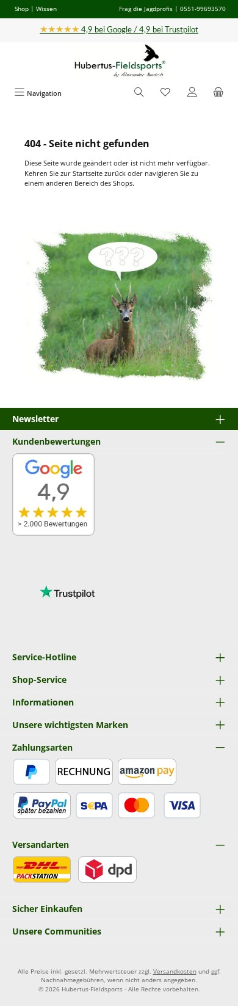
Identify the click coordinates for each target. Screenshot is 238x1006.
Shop (22, 8)
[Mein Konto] (192, 93)
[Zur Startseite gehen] (119, 61)
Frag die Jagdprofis (146, 8)
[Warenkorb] (218, 93)
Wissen (46, 8)
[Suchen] (139, 93)
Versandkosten (175, 971)
